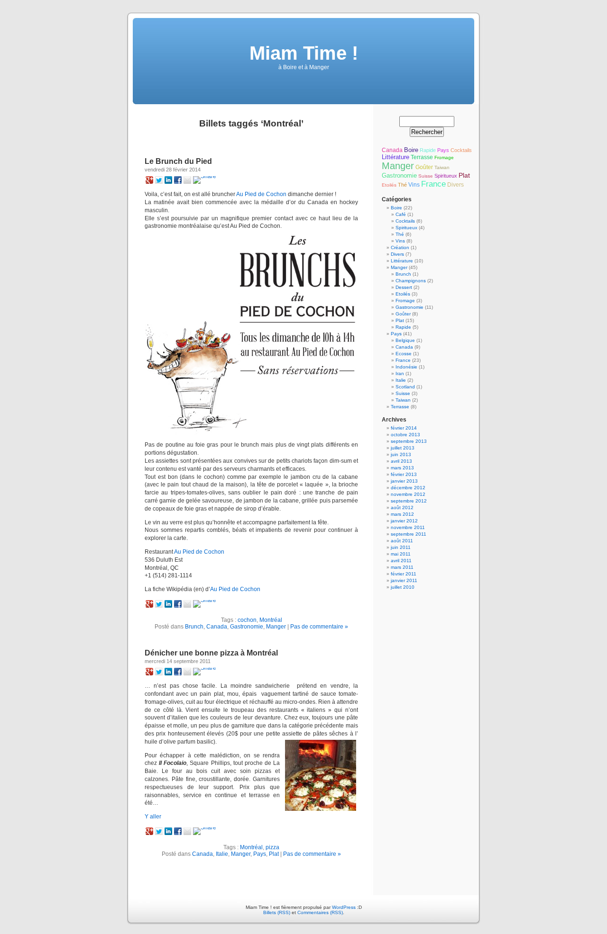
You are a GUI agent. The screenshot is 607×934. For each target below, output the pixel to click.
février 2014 (404, 428)
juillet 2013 (402, 447)
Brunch (194, 626)
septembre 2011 (408, 534)
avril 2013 (401, 461)
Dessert (403, 287)
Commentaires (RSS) (320, 912)
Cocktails (461, 150)
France (433, 184)
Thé (402, 185)
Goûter (424, 167)
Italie (222, 854)
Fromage (444, 157)
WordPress (344, 907)
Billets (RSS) (276, 912)
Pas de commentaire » (319, 626)
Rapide (428, 150)
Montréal (270, 620)
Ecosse (403, 353)
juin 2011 (401, 547)
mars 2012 (402, 514)
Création (400, 247)
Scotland (405, 386)
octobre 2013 (405, 434)
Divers (455, 184)
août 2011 (402, 540)
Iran (399, 373)
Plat (274, 854)
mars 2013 (402, 467)
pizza (272, 847)
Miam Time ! (303, 53)
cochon (247, 620)
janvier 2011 (404, 580)
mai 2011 (401, 554)
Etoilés (389, 185)
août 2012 (402, 507)
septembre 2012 (409, 500)
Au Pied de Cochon (261, 194)
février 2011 (403, 573)
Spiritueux (445, 176)
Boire (411, 149)
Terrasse (422, 157)
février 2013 (404, 474)
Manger (276, 626)
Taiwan (442, 167)
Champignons (410, 280)
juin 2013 (401, 454)
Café (400, 214)
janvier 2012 (404, 520)
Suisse (425, 176)
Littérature (395, 157)
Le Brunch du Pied (178, 161)
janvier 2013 (404, 481)
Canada (216, 626)
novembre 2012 (408, 494)
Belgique (405, 340)
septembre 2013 (409, 441)
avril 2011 (401, 560)
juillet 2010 (402, 587)
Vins (414, 184)
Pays (259, 854)
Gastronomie (246, 626)
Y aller (153, 816)
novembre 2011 (408, 527)
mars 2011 (402, 567)
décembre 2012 (408, 487)
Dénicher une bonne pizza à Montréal (211, 653)
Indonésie (406, 366)
